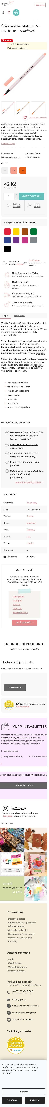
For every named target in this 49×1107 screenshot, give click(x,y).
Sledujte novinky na (25, 1005)
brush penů (33, 347)
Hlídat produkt (37, 205)
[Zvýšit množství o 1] (16, 194)
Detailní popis (8, 143)
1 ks (29, 536)
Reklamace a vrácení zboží (21, 934)
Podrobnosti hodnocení (17, 48)
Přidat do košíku (31, 196)
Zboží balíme (34, 260)
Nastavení (24, 1091)
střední (30, 543)
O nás (11, 959)
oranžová (31, 523)
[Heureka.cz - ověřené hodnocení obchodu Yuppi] (15, 1045)
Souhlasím (35, 1100)
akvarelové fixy (20, 612)
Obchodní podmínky (17, 930)
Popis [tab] (5, 315)
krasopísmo (18, 596)
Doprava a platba (16, 918)
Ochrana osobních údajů (20, 937)
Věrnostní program (17, 967)
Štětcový (31, 529)
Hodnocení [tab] (19, 315)
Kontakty (12, 941)
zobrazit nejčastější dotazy (28, 482)
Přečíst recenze (22, 706)
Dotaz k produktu (16, 205)
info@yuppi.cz (19, 999)
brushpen (17, 600)
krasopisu (38, 364)
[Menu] (40, 5)
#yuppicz (7, 815)
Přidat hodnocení (14, 687)
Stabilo (30, 516)
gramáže (40, 353)
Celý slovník (23, 622)
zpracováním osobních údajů (34, 774)
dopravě (20, 264)
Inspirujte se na (24, 1012)
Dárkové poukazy (16, 926)
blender (16, 604)
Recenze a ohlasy (16, 970)
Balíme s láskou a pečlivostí (22, 922)
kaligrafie (17, 608)
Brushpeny (32, 502)
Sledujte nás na (22, 1019)
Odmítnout (12, 1100)
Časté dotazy (14, 963)
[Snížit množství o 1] (16, 198)
